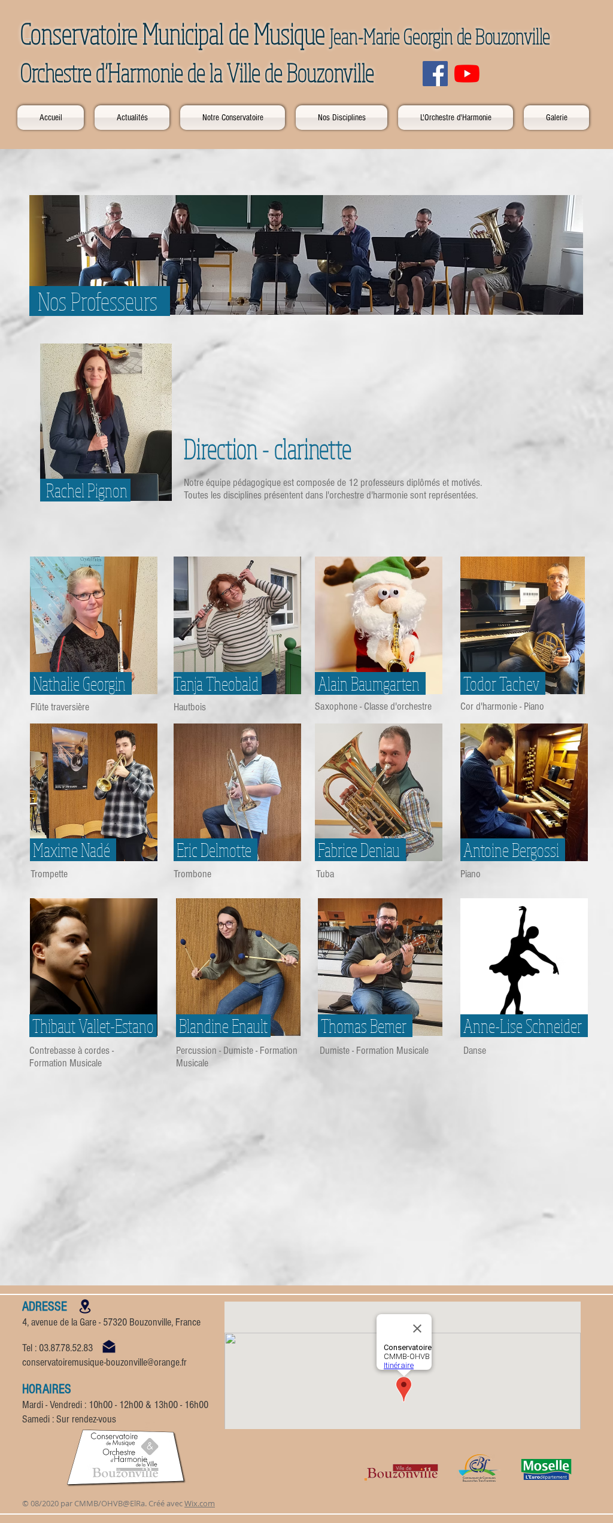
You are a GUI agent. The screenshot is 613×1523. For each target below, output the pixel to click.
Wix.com (199, 1503)
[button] (232, 117)
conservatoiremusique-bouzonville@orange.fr (104, 1362)
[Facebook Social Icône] (435, 73)
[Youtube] (467, 73)
